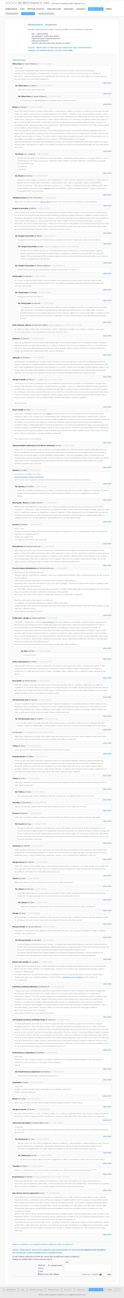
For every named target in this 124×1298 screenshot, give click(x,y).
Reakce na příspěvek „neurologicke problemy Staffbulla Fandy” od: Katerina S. (42, 1244)
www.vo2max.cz (48, 622)
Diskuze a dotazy (96, 9)
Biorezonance (11, 9)
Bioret (49, 414)
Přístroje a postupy (36, 9)
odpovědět (107, 83)
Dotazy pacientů (11, 14)
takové (46, 188)
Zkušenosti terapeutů (46, 14)
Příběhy (109, 9)
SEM (70, 50)
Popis (22, 9)
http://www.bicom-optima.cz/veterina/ (28, 477)
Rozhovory (68, 9)
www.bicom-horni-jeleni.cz (72, 977)
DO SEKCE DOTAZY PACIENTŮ (93, 1250)
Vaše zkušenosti (28, 14)
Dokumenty (81, 9)
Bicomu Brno (45, 202)
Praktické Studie (54, 9)
